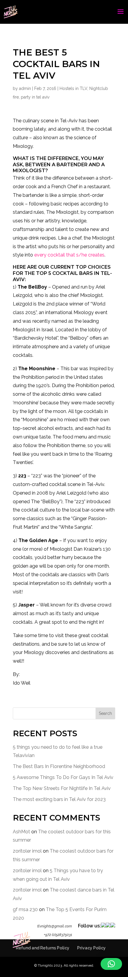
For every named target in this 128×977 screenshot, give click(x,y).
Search (105, 713)
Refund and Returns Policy (42, 948)
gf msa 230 (25, 909)
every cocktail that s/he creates (69, 255)
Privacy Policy (91, 948)
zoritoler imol (27, 851)
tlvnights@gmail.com (54, 926)
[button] (111, 964)
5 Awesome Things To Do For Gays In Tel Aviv (63, 777)
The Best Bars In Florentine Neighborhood (59, 766)
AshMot (21, 832)
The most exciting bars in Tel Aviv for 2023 (59, 799)
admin (25, 88)
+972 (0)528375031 (58, 935)
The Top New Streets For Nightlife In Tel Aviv (62, 788)
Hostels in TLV (73, 88)
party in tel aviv (35, 97)
